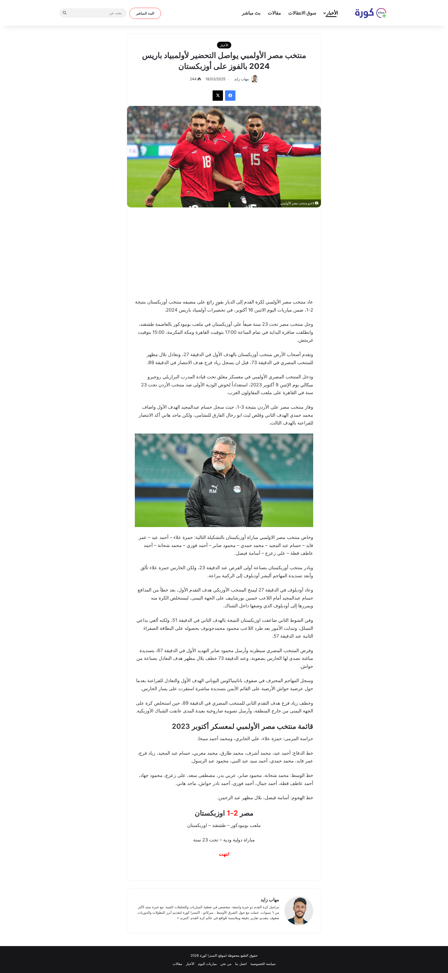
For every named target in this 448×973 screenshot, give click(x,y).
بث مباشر (251, 13)
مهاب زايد (270, 899)
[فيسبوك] (230, 95)
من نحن (226, 964)
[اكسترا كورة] (368, 13)
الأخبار (332, 13)
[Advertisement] (224, 251)
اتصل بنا (241, 964)
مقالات (274, 13)
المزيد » (183, 918)
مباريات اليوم (207, 964)
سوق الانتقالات (302, 13)
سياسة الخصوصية (263, 964)
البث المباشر (145, 13)
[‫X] (218, 95)
